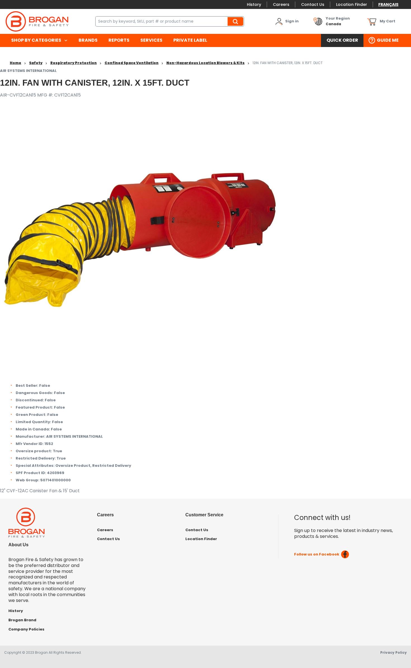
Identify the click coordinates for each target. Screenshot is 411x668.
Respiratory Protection (73, 62)
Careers (281, 4)
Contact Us (312, 4)
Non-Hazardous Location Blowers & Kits (205, 62)
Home (15, 62)
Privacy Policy (393, 652)
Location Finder (351, 4)
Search (236, 21)
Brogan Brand (22, 620)
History (254, 4)
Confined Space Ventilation (132, 62)
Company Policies (26, 629)
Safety (35, 62)
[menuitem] (39, 40)
